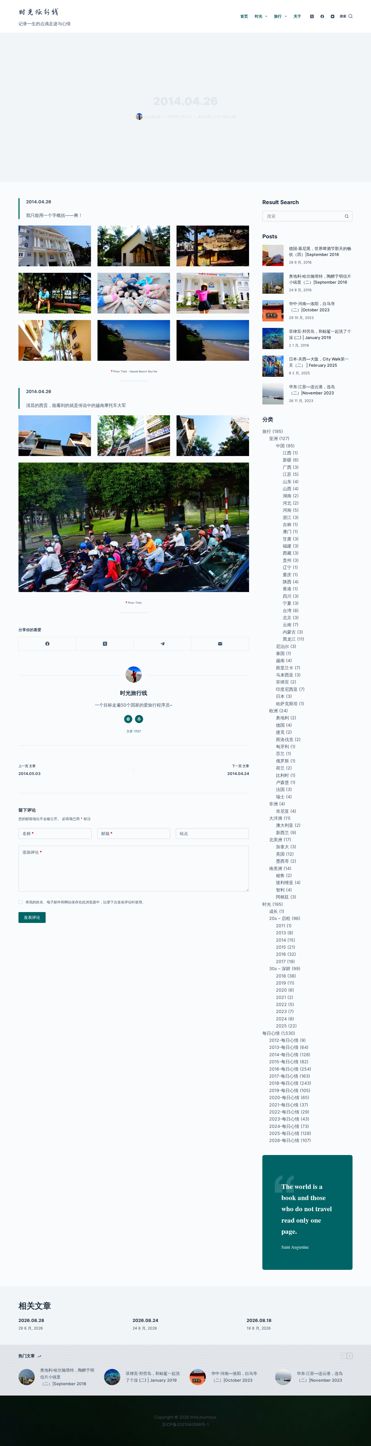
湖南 (287, 495)
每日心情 (204, 117)
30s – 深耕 (279, 968)
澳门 (287, 531)
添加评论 (32, 852)
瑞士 (280, 796)
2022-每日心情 (284, 1112)
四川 (287, 596)
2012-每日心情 (283, 1040)
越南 (280, 660)
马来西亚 (284, 675)
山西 (287, 488)
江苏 (287, 474)
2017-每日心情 (283, 1076)
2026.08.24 (145, 1320)
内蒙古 (289, 632)
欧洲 (273, 710)
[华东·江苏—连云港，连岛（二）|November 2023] (273, 393)
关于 (297, 16)
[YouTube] (332, 16)
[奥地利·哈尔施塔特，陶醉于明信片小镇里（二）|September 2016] (273, 283)
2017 (281, 961)
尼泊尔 (282, 646)
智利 (280, 890)
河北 (287, 503)
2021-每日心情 (283, 1105)
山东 (287, 481)
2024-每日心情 (284, 1126)
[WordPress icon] (139, 719)
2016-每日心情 (283, 1069)
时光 (258, 16)
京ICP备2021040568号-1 (185, 1424)
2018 (281, 976)
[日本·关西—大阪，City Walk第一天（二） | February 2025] (273, 366)
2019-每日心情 (283, 1090)
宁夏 (287, 603)
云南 (287, 624)
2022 (281, 1004)
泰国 (280, 653)
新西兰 (282, 832)
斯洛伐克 (284, 739)
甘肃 (287, 539)
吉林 (287, 524)
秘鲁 (280, 875)
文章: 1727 (134, 731)
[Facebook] (322, 16)
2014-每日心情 (224, 117)
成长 (273, 911)
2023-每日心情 (284, 1119)
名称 (28, 833)
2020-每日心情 (284, 1097)
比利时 (282, 775)
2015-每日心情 (283, 1061)
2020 (281, 990)
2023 (281, 1011)
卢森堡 (282, 782)
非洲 (273, 803)
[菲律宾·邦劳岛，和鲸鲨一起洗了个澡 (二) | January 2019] (273, 338)
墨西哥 (282, 861)
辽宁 (287, 567)
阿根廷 (282, 897)
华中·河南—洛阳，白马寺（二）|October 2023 (234, 1377)
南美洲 (275, 868)
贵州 (287, 560)
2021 (281, 997)
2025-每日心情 (284, 1133)
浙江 (287, 517)
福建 (287, 546)
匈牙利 (282, 746)
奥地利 (282, 717)
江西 (287, 452)
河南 (287, 510)
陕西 (287, 581)
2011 (280, 925)
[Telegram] (162, 644)
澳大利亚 (284, 825)
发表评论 (32, 917)
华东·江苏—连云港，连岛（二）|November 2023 (320, 1377)
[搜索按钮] (347, 216)
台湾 (287, 610)
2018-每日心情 (283, 1083)
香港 (287, 588)
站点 (184, 833)
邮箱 (106, 833)
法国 (280, 789)
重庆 (287, 574)
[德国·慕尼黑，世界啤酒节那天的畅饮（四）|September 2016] (273, 255)
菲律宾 (282, 682)
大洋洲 (275, 818)
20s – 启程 (279, 918)
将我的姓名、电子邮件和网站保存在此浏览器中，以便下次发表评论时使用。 (86, 902)
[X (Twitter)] (312, 16)
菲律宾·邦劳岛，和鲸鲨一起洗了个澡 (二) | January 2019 (153, 1377)
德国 (280, 725)
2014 (281, 940)
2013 (281, 932)
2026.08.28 (31, 1320)
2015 (281, 947)
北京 (287, 617)
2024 (281, 1018)
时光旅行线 (38, 12)
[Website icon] (128, 719)
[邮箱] (220, 644)
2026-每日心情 (284, 1140)
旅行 (278, 16)
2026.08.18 (259, 1320)
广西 (287, 467)
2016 (281, 954)
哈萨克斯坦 (287, 703)
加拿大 (282, 846)
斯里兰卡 (284, 667)
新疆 (287, 460)
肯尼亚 (282, 811)
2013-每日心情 (283, 1047)
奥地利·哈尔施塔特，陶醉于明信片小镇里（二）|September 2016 (67, 1377)
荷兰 (280, 768)
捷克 (280, 732)
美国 (280, 854)
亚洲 (273, 438)
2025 (281, 1026)
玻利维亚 (284, 882)
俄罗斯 (282, 761)
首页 (244, 16)
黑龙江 (289, 639)
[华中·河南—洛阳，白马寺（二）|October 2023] (273, 310)
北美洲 (275, 839)
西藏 (287, 553)
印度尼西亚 (287, 689)
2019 (281, 983)
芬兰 (280, 753)
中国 (280, 445)
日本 (280, 696)
